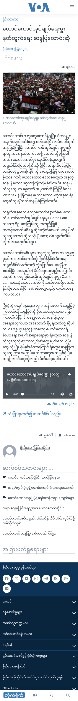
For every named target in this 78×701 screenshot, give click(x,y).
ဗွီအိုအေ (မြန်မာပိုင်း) (16, 49)
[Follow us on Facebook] (7, 579)
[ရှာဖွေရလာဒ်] (68, 695)
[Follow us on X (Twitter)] (16, 579)
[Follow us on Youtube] (26, 579)
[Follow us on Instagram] (36, 579)
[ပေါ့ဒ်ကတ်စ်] (66, 579)
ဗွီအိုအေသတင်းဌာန (23, 380)
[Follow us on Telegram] (46, 579)
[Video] (34, 695)
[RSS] (56, 579)
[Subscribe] (7, 588)
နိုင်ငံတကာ (10, 19)
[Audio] (51, 695)
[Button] (68, 67)
